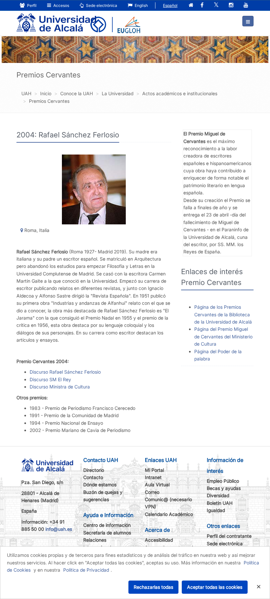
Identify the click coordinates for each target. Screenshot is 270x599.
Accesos (60, 5)
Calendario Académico (169, 514)
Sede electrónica (101, 5)
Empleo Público (223, 481)
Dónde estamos (100, 484)
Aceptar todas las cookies (214, 587)
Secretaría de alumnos (107, 532)
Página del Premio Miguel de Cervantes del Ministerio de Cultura (223, 336)
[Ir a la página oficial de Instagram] (231, 5)
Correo (152, 492)
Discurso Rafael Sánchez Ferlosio (65, 372)
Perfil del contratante (229, 536)
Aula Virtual (157, 484)
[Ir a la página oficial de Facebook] (202, 5)
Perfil (31, 5)
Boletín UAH (219, 503)
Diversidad (218, 495)
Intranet (153, 477)
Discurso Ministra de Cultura (60, 386)
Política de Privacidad (86, 570)
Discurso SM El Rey (50, 379)
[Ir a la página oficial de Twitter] (216, 5)
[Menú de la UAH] (248, 21)
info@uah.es (58, 529)
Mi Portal (154, 470)
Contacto (93, 477)
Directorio (93, 470)
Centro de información (107, 525)
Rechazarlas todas (153, 587)
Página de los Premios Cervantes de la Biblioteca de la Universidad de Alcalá (223, 314)
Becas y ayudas (224, 488)
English (141, 5)
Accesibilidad (159, 540)
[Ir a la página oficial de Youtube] (246, 5)
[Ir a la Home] (56, 18)
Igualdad (216, 510)
